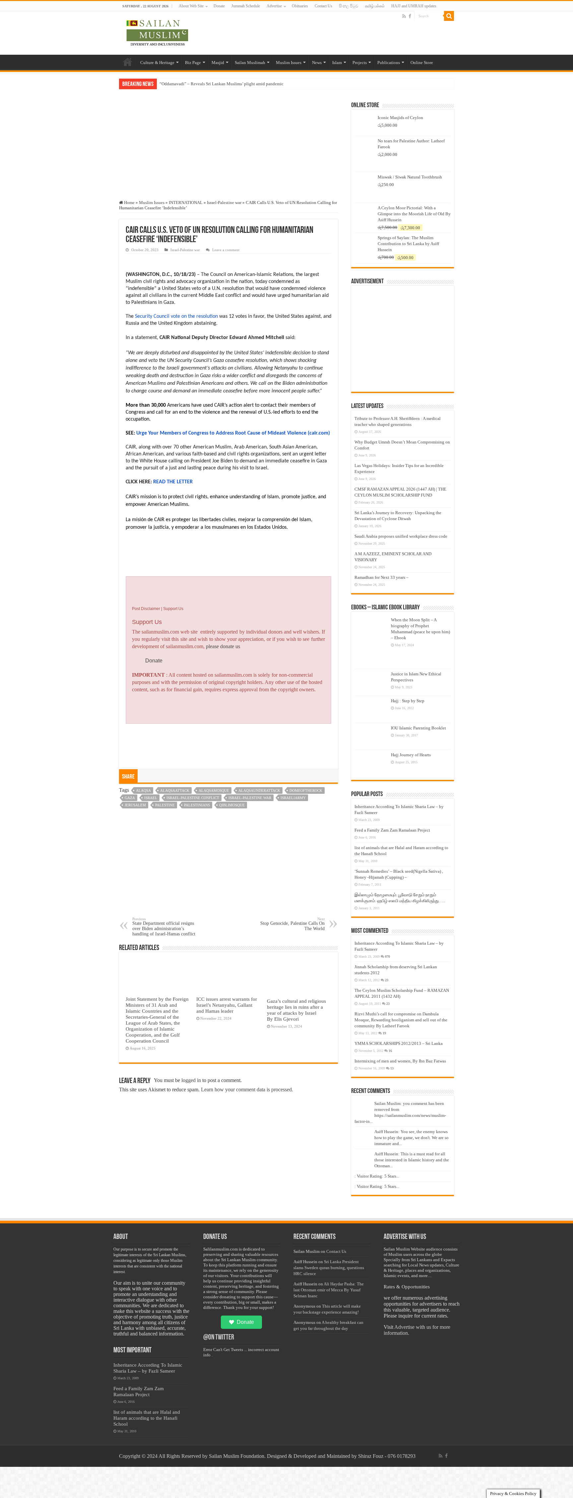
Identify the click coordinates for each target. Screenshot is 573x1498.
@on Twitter (218, 1337)
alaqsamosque (214, 790)
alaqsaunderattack (259, 790)
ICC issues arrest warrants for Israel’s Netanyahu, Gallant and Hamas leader (226, 1005)
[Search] (449, 16)
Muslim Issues (288, 62)
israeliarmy (293, 798)
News (317, 62)
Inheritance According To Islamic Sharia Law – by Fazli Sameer (147, 1368)
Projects (359, 62)
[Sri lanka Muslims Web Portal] (157, 32)
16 (390, 1051)
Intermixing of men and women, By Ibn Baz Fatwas (400, 1060)
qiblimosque (232, 805)
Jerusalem (135, 805)
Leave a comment (225, 250)
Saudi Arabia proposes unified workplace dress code (400, 536)
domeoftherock (305, 790)
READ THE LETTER (173, 482)
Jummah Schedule (245, 6)
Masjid (218, 62)
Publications (388, 62)
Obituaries (300, 6)
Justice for (168, 83)
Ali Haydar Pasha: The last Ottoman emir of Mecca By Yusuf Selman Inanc (328, 1289)
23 (386, 980)
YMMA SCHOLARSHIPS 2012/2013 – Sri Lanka (398, 1043)
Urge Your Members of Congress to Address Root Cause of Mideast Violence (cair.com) (233, 433)
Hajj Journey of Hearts (411, 754)
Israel (150, 798)
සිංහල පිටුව (348, 6)
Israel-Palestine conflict (192, 798)
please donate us (223, 646)
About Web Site (191, 6)
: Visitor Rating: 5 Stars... (376, 1176)
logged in (191, 1080)
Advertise (274, 6)
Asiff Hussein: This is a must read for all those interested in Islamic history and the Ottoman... (411, 1159)
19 (384, 1033)
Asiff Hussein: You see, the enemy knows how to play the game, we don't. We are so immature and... (411, 1137)
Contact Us (323, 6)
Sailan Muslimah (250, 62)
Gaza (130, 798)
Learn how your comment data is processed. (247, 1089)
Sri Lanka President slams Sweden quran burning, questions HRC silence (328, 1267)
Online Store (422, 62)
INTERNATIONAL (186, 202)
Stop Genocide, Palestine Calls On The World (292, 924)
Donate (219, 6)
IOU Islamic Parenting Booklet (418, 727)
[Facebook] (410, 16)
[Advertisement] (228, 150)
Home (127, 62)
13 (392, 1068)
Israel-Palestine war (224, 202)
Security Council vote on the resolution (176, 316)
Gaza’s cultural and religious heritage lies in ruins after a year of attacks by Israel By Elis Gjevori (296, 1010)
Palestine (165, 805)
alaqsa (143, 790)
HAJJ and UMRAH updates (413, 6)
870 (387, 956)
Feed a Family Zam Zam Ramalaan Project (392, 830)
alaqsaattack (174, 790)
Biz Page (193, 62)
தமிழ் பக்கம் (375, 6)
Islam (337, 62)
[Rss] (404, 16)
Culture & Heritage (157, 62)
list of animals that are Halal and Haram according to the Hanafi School (146, 1418)
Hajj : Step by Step (407, 700)
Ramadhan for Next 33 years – (381, 577)
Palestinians (197, 805)
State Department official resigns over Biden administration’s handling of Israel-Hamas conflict (163, 926)
